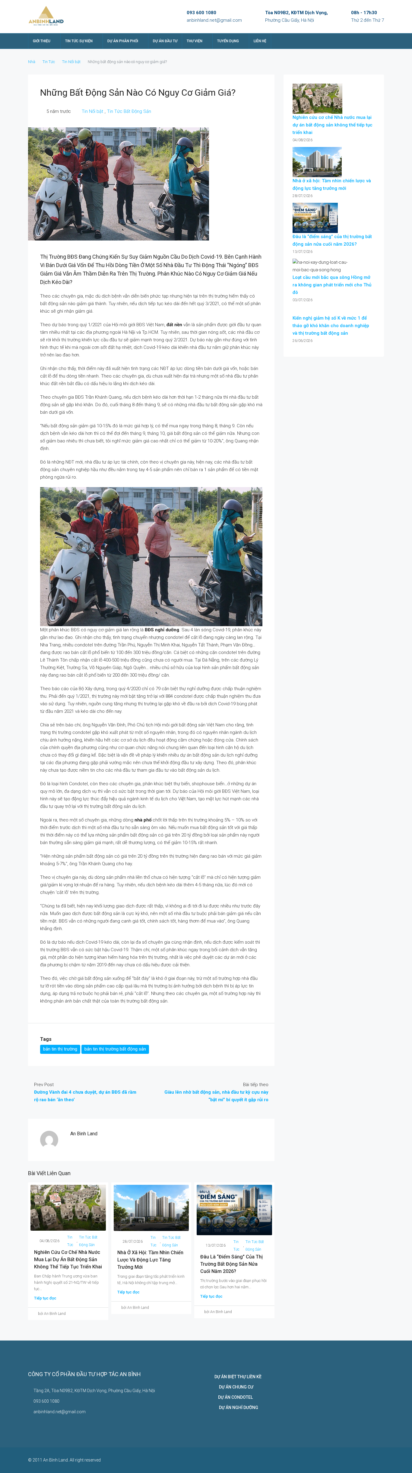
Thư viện (194, 41)
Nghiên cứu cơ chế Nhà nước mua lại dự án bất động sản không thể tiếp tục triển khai (68, 1259)
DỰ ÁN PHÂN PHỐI (122, 41)
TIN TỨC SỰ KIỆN (79, 41)
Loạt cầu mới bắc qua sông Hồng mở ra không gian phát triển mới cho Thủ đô (332, 285)
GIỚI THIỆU (41, 41)
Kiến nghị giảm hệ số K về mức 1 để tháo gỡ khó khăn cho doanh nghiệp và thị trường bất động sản (331, 325)
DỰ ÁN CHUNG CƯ (233, 1387)
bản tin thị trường (60, 1049)
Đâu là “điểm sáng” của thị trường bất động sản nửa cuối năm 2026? (231, 1264)
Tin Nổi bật (71, 61)
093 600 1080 (201, 12)
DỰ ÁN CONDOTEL (233, 1397)
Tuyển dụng (228, 41)
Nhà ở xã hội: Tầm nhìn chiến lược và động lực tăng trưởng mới (150, 1260)
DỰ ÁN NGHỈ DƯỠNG (236, 1407)
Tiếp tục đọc (45, 1298)
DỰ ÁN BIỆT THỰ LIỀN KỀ (237, 1376)
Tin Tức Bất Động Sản (129, 111)
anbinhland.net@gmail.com (214, 20)
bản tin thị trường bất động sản (115, 1049)
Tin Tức (49, 61)
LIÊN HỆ (260, 41)
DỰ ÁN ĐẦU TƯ (165, 41)
